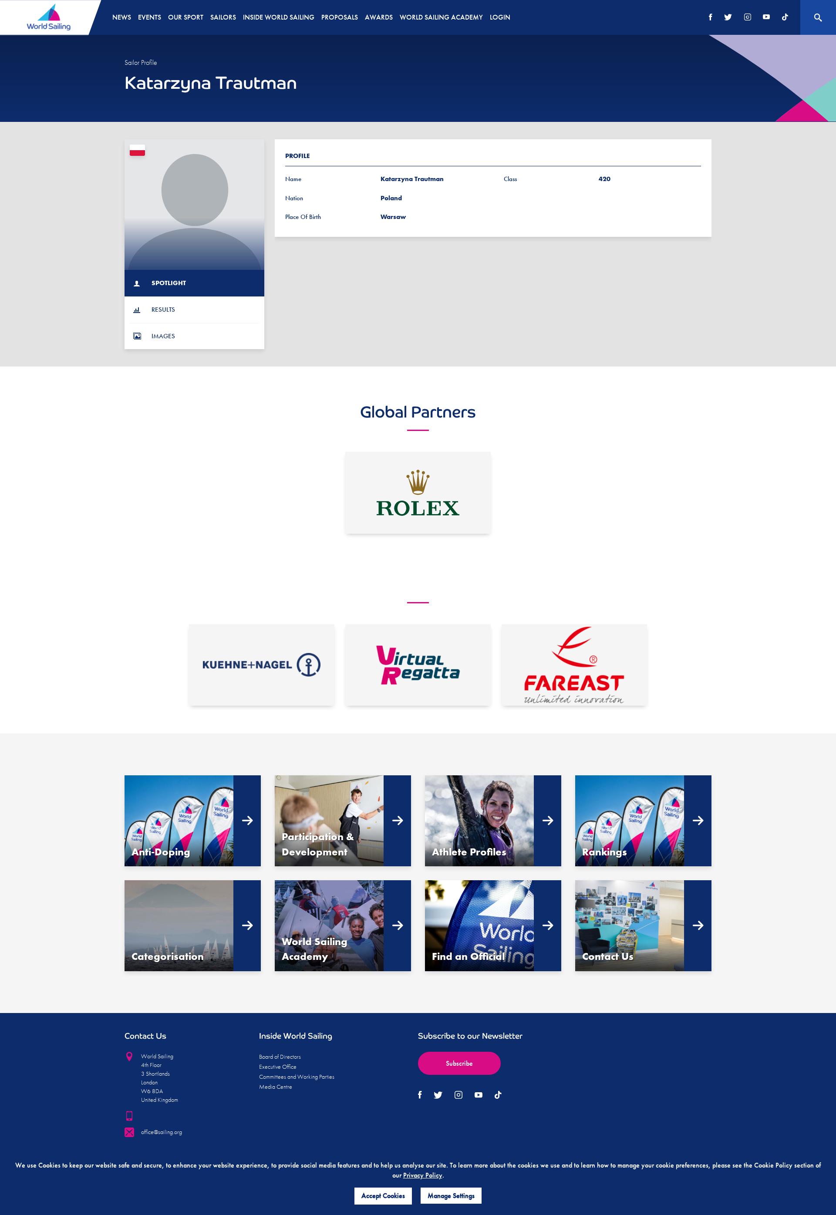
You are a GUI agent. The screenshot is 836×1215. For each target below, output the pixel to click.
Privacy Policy (422, 1175)
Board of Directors (280, 1056)
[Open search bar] (818, 17)
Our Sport (185, 17)
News (121, 17)
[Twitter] (728, 17)
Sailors (223, 17)
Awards (379, 17)
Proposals (339, 17)
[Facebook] (710, 17)
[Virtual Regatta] (418, 665)
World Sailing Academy (441, 17)
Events (149, 17)
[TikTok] (785, 17)
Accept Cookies (383, 1195)
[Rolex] (418, 493)
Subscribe (459, 1063)
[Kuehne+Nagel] (261, 665)
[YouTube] (766, 17)
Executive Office (278, 1066)
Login (500, 17)
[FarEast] (574, 665)
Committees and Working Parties (296, 1076)
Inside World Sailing (278, 17)
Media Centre (275, 1086)
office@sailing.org (161, 1132)
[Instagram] (747, 17)
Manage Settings (451, 1195)
